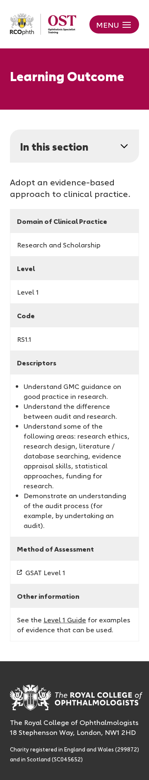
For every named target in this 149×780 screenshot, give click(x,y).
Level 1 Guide (64, 619)
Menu (107, 24)
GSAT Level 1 (45, 572)
